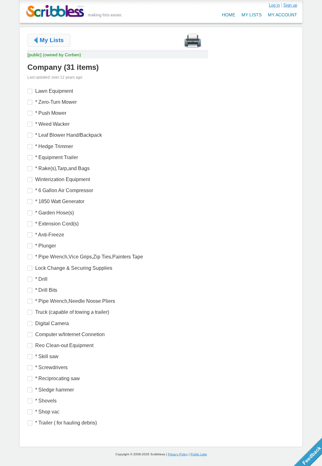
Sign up (290, 5)
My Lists (52, 40)
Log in (274, 5)
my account (282, 14)
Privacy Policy (178, 454)
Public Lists (199, 454)
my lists (252, 14)
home (228, 14)
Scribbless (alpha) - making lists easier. (74, 11)
